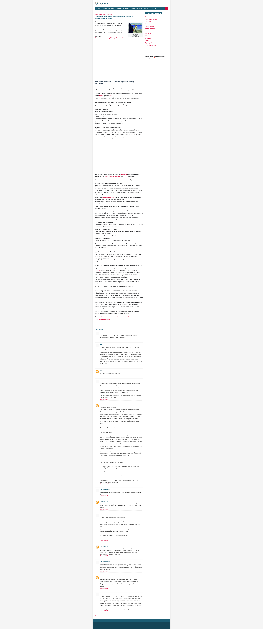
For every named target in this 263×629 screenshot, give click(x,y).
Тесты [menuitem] (151, 8)
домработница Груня (108, 197)
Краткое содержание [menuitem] (136, 8)
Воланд (101, 95)
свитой (111, 95)
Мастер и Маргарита (107, 14)
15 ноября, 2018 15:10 (104, 339)
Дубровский (148, 24)
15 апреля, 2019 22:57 (104, 495)
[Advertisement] (119, 58)
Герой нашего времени (151, 19)
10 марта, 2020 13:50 (104, 555)
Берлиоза (124, 174)
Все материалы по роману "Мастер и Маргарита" (109, 38)
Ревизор (147, 40)
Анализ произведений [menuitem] (108, 8)
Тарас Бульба (148, 43)
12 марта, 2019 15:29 (104, 375)
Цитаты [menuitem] (146, 8)
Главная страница (98, 14)
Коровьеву (98, 270)
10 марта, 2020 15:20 (104, 588)
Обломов (147, 35)
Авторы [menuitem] (98, 8)
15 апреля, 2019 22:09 (104, 483)
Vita (101, 501)
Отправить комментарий (101, 615)
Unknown (102, 370)
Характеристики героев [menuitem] (122, 8)
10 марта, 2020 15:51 (104, 610)
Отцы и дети (148, 38)
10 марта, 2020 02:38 (104, 509)
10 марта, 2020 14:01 (104, 571)
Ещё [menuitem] (156, 8)
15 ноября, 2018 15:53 (104, 365)
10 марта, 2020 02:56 (104, 540)
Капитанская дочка (150, 28)
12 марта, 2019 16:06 (104, 399)
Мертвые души (149, 31)
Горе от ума (148, 21)
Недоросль (148, 33)
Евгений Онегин (149, 26)
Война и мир (148, 17)
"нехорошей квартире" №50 (112, 176)
